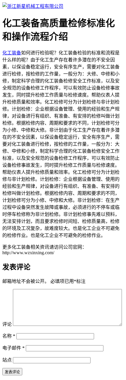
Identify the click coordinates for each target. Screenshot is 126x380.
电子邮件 (13, 347)
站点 (7, 359)
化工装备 (11, 52)
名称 (8, 335)
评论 (7, 324)
